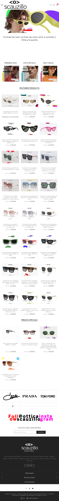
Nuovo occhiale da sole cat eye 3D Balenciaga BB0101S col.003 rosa (49, 141)
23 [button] (57, 406)
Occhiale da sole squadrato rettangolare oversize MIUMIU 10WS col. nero (10, 282)
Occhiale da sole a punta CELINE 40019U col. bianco (10, 112)
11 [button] (27, 406)
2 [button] (5, 406)
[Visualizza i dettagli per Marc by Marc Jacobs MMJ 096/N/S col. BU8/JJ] (10, 332)
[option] (19, 396)
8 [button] (20, 406)
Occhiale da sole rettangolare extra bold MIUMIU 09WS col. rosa (29, 254)
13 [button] (32, 406)
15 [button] (37, 406)
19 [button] (47, 406)
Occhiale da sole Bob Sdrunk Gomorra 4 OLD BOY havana (29, 344)
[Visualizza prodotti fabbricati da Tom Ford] (18, 396)
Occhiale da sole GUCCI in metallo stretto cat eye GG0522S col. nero (48, 113)
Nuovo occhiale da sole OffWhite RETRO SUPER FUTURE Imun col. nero (29, 113)
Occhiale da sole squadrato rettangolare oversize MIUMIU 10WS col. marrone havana (29, 282)
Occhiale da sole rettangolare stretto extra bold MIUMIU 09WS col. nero (48, 254)
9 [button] (22, 406)
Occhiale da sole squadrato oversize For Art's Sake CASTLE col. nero (29, 169)
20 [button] (49, 406)
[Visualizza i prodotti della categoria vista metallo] (29, 74)
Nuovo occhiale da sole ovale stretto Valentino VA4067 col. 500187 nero (10, 141)
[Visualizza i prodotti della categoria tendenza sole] (10, 74)
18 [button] (44, 406)
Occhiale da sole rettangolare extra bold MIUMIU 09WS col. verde (10, 254)
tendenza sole (10, 63)
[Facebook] (26, 488)
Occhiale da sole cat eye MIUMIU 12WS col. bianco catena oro (48, 310)
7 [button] (17, 406)
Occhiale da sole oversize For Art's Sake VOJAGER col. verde (10, 168)
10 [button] (25, 406)
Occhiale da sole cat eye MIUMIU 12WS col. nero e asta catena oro (29, 310)
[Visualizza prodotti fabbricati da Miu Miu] (36, 396)
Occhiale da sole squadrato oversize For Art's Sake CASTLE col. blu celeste (48, 169)
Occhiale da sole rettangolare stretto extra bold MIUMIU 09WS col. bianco (48, 226)
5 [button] (12, 406)
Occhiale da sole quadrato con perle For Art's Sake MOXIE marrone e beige (48, 197)
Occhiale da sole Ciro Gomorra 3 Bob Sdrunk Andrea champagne (10, 376)
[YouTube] (32, 488)
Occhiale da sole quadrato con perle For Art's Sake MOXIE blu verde (29, 197)
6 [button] (15, 406)
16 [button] (39, 406)
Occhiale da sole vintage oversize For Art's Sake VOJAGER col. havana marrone (10, 197)
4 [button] (10, 406)
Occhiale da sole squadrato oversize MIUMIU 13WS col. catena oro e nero (10, 310)
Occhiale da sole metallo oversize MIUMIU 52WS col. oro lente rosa (10, 226)
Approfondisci (33, 498)
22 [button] (54, 406)
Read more (29, 465)
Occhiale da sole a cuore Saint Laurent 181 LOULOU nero (29, 140)
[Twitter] (29, 488)
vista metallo (29, 63)
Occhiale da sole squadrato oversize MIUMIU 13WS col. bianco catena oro (48, 282)
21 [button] (52, 406)
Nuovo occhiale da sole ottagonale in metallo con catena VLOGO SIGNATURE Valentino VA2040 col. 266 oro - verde (48, 346)
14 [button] (34, 406)
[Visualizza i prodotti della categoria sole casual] (48, 74)
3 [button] (7, 406)
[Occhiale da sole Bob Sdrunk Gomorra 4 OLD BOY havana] (29, 332)
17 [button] (42, 406)
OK (24, 498)
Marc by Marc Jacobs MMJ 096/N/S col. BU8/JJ (10, 344)
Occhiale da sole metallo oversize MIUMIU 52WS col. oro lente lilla (29, 226)
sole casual (48, 63)
